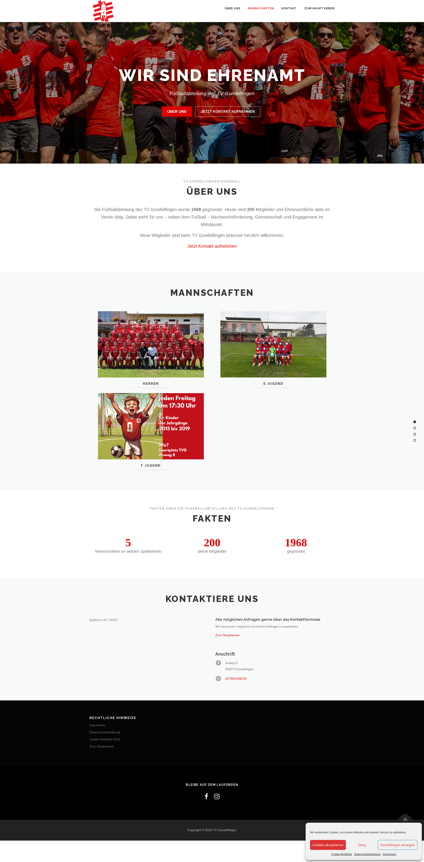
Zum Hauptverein (319, 8)
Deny (362, 845)
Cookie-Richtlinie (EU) (104, 739)
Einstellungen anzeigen (397, 845)
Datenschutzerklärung (367, 854)
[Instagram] (217, 796)
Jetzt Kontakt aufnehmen (228, 111)
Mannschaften (261, 8)
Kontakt (289, 8)
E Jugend (273, 384)
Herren (151, 384)
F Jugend (151, 466)
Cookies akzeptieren (327, 845)
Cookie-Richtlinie (341, 854)
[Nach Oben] (405, 820)
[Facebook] (206, 796)
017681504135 (235, 678)
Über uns (232, 8)
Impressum (389, 854)
